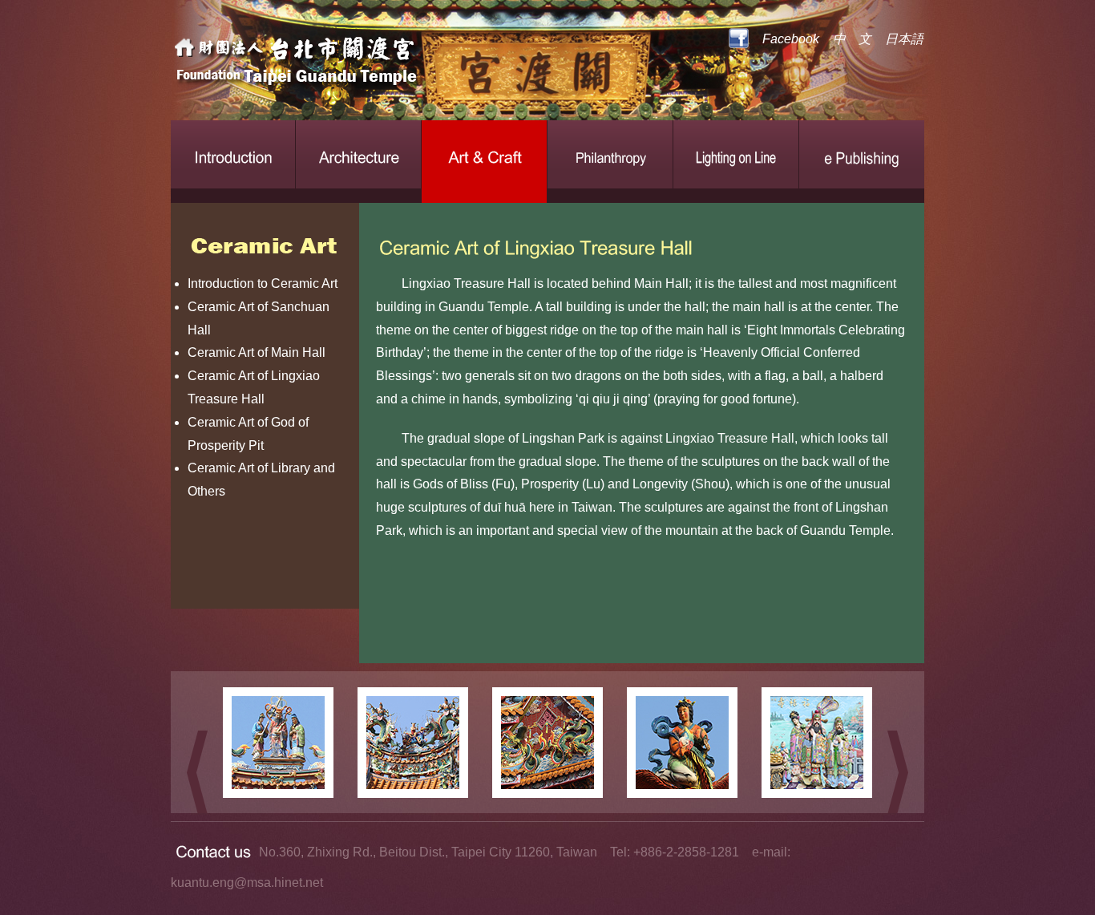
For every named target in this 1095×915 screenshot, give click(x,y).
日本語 (904, 39)
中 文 (852, 39)
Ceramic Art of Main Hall (256, 352)
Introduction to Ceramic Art (262, 283)
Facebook (790, 39)
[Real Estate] (351, 64)
